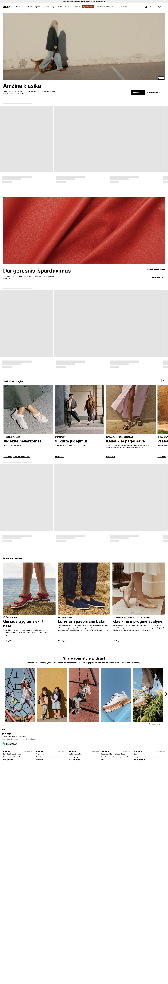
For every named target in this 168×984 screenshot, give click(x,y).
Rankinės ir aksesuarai (72, 7)
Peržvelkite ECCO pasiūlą (104, 7)
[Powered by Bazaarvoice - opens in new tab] (156, 445)
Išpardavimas (88, 7)
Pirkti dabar (101, 1)
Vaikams (46, 7)
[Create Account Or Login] (150, 6)
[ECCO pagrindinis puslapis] (7, 7)
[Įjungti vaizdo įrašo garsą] (159, 78)
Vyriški (37, 7)
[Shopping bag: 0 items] (164, 6)
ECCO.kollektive (121, 7)
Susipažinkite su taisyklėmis (155, 176)
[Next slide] (163, 194)
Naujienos (19, 7)
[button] (84, 46)
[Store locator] (155, 6)
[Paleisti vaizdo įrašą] (162, 78)
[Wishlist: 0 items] (159, 6)
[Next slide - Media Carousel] (166, 414)
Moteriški (29, 7)
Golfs (60, 7)
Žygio (53, 7)
